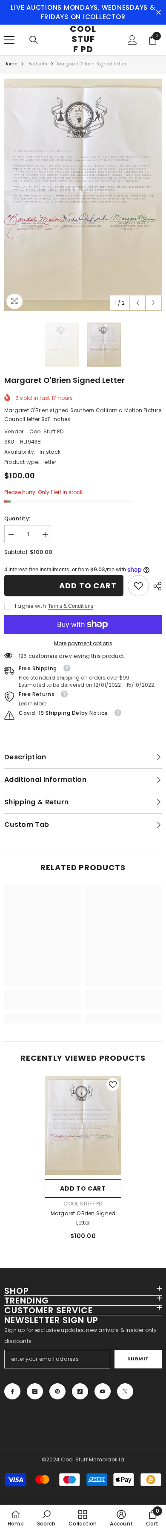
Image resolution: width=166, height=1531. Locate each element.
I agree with (30, 606)
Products (37, 64)
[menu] (9, 40)
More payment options (83, 643)
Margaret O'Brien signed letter (83, 1218)
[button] (137, 302)
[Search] (34, 40)
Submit (138, 1358)
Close (158, 12)
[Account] (132, 40)
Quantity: (17, 518)
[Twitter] (125, 1391)
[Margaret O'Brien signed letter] (83, 1125)
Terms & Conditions (70, 606)
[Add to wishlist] (112, 1084)
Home (10, 64)
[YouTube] (102, 1391)
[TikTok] (80, 1391)
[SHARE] (155, 586)
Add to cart (88, 585)
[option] (83, 195)
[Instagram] (35, 1391)
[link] (138, 585)
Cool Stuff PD (46, 431)
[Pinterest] (57, 1391)
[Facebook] (12, 1391)
